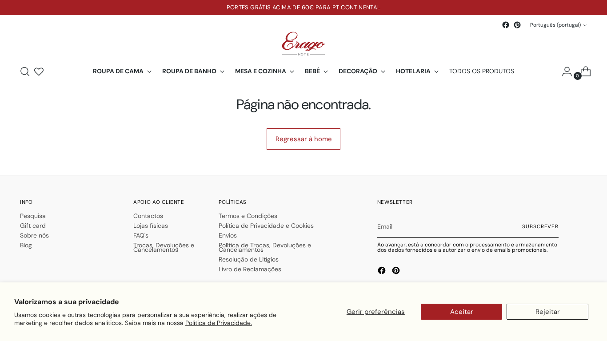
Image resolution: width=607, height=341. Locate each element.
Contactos (148, 216)
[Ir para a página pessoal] (563, 71)
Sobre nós (34, 235)
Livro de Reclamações (250, 269)
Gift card (33, 226)
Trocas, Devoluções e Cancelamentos (163, 247)
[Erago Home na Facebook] (506, 25)
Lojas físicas (150, 226)
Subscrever (540, 226)
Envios (228, 235)
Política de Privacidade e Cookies (266, 226)
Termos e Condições (248, 216)
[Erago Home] (303, 43)
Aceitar (461, 311)
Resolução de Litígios (249, 259)
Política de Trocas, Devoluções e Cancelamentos (265, 247)
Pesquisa (33, 216)
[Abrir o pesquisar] (25, 71)
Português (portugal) (555, 24)
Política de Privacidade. (218, 323)
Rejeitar (547, 311)
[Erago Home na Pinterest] (517, 25)
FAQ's (140, 235)
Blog (26, 245)
